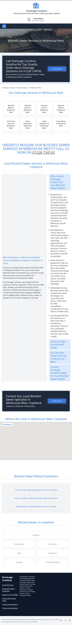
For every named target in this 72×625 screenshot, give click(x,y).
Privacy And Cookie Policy (9, 599)
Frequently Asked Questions (8, 590)
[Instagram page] (65, 620)
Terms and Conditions (10, 604)
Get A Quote (57, 69)
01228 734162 (43, 152)
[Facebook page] (61, 620)
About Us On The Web (10, 595)
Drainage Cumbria (36, 10)
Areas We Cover (7, 585)
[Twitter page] (69, 620)
